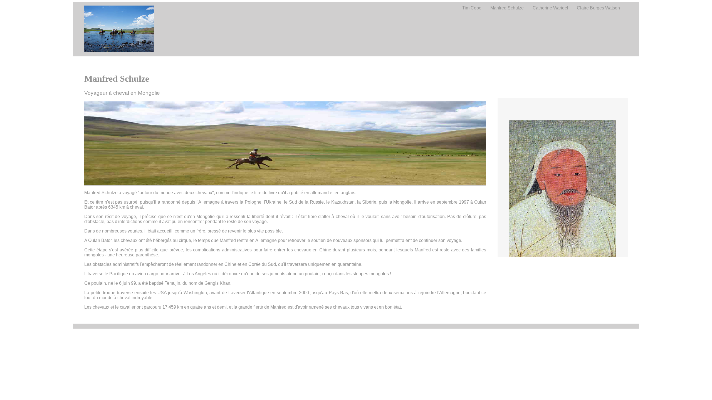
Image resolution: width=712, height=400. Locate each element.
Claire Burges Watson (598, 8)
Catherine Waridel (550, 8)
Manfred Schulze (507, 8)
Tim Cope (471, 8)
